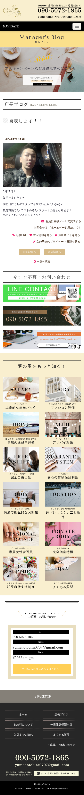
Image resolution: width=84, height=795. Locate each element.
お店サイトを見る (69, 235)
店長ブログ (61, 714)
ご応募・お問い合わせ (61, 744)
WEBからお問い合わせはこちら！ (42, 669)
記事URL (21, 235)
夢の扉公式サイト (42, 784)
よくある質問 (61, 734)
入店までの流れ (23, 734)
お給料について (23, 724)
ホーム (23, 714)
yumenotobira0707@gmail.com (38, 647)
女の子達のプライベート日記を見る (58, 241)
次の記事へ (54, 251)
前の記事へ (29, 251)
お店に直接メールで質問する (63, 221)
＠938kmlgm (23, 657)
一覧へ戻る (43, 261)
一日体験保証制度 (61, 724)
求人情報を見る (42, 235)
